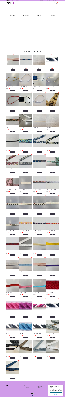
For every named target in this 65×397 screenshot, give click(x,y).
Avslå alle (52, 392)
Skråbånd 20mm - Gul (49, 251)
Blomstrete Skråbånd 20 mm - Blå (37, 148)
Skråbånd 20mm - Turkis (36, 292)
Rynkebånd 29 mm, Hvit (23, 251)
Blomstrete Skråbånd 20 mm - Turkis (25, 168)
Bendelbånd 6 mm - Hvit (50, 127)
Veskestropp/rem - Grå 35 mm (51, 333)
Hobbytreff (39, 387)
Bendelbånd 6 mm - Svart (9, 148)
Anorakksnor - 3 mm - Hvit (23, 86)
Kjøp (13, 69)
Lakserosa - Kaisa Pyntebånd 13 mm (24, 230)
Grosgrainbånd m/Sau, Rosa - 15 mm (11, 189)
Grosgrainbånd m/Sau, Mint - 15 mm (51, 168)
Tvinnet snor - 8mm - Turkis (23, 333)
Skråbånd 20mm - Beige (36, 251)
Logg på (47, 0)
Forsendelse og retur (42, 0)
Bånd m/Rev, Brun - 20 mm (9, 127)
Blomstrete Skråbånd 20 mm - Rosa (11, 168)
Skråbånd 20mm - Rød (9, 292)
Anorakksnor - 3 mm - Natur (50, 86)
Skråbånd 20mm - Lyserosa (36, 271)
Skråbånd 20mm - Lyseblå (23, 271)
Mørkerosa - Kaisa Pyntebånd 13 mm (51, 230)
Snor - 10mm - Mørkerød (50, 292)
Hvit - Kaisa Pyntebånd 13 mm (37, 189)
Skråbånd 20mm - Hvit (9, 271)
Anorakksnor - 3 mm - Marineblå (37, 86)
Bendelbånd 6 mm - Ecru (36, 127)
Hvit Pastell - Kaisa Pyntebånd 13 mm (52, 189)
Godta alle (59, 392)
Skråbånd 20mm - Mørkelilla (50, 271)
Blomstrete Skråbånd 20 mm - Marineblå (52, 148)
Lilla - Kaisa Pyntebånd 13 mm (37, 230)
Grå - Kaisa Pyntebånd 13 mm (37, 168)
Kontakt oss (52, 0)
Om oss (49, 0)
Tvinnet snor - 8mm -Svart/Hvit (37, 333)
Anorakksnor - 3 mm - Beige (10, 86)
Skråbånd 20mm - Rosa (23, 292)
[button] (7, 62)
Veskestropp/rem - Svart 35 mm (10, 354)
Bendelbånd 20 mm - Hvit (23, 127)
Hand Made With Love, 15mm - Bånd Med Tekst (26, 189)
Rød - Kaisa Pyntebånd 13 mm (10, 251)
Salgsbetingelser (57, 0)
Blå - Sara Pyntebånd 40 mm (23, 148)
